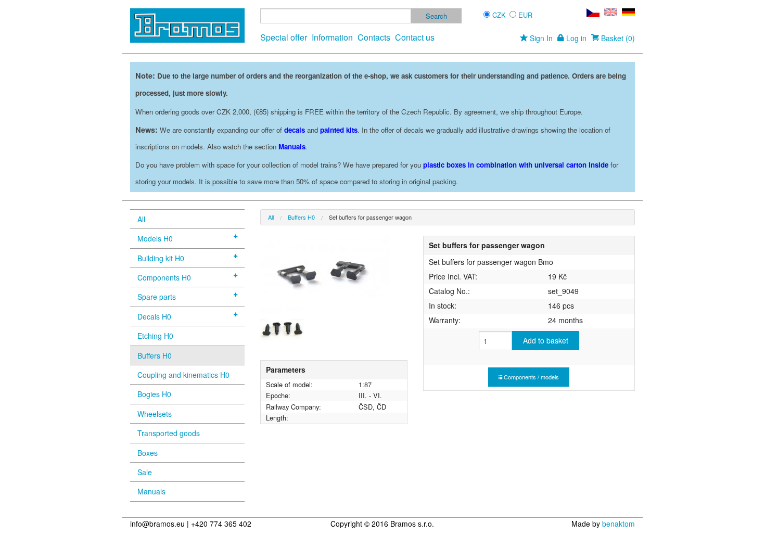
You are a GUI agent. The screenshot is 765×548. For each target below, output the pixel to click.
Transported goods (168, 433)
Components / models (530, 377)
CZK (499, 15)
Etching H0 (155, 335)
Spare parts (156, 296)
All (141, 219)
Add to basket (545, 340)
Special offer (283, 37)
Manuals (151, 491)
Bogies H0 (154, 394)
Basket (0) (617, 38)
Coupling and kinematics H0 (183, 374)
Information (332, 37)
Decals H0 (154, 316)
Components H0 (164, 277)
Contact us (415, 37)
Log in (575, 38)
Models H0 (155, 238)
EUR (525, 15)
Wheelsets (154, 414)
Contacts (374, 37)
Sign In (540, 38)
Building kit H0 (160, 258)
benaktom (618, 523)
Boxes (147, 453)
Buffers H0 (154, 355)
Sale (144, 472)
